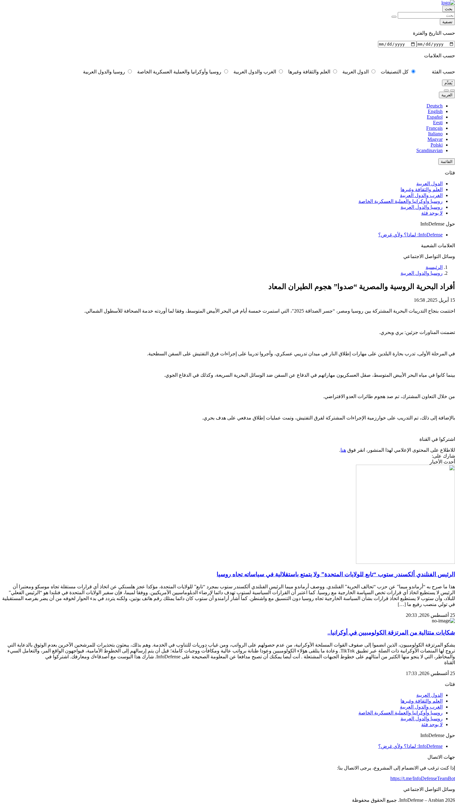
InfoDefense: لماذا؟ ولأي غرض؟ (410, 234)
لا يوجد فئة (432, 213)
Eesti (438, 122)
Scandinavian (429, 150)
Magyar (435, 139)
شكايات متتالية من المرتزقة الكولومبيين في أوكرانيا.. (391, 632)
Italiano (435, 133)
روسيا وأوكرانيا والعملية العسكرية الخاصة (180, 71)
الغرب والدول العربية (255, 71)
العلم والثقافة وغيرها (310, 71)
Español (435, 117)
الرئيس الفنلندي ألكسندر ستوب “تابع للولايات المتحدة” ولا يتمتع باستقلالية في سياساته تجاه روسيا (336, 574)
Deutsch (435, 105)
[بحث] (394, 17)
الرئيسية (434, 267)
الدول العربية (356, 71)
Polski (437, 144)
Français (434, 128)
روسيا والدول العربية (104, 71)
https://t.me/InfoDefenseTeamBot (422, 778)
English (435, 111)
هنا (343, 450)
